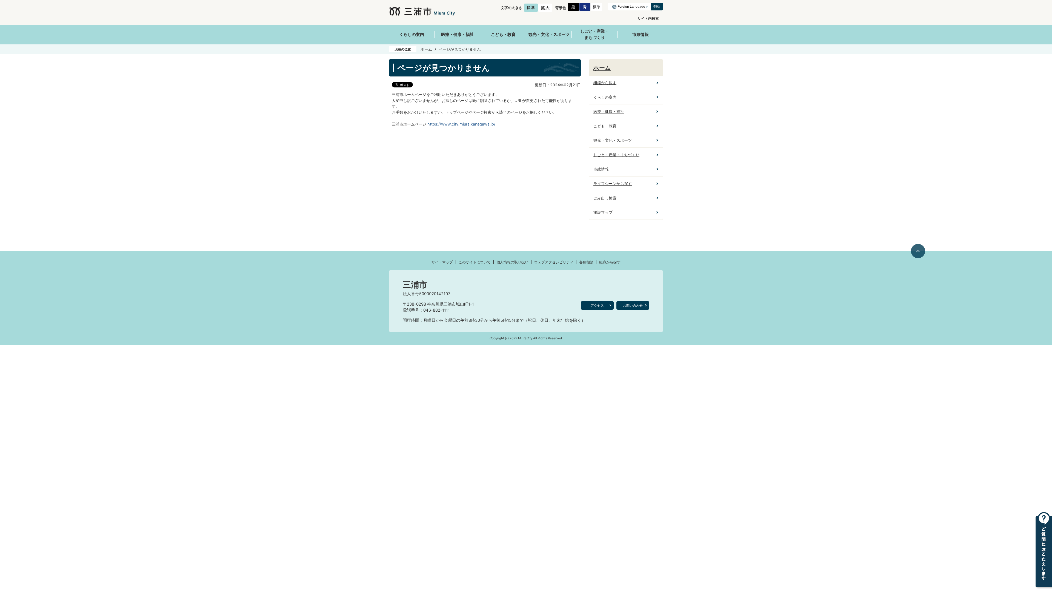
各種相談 (586, 262)
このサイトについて (475, 262)
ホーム (426, 49)
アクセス (597, 305)
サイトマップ (442, 262)
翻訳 (657, 6)
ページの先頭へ (918, 251)
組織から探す (610, 262)
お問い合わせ (633, 305)
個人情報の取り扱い (512, 262)
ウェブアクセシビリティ (553, 262)
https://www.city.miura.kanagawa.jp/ (461, 124)
